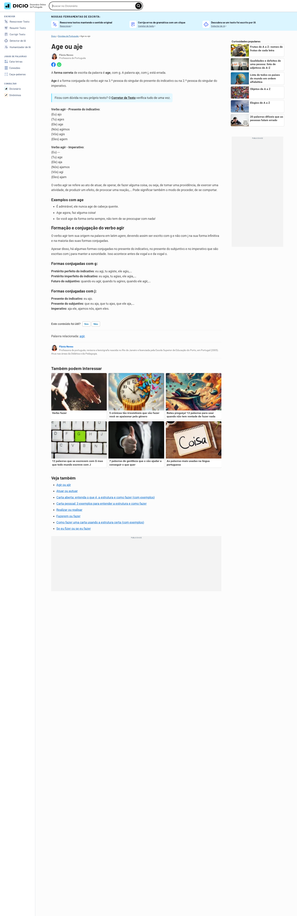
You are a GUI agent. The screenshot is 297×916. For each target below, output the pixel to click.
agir (82, 336)
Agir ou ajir (63, 485)
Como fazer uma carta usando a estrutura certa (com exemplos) (100, 522)
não (96, 324)
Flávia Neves (66, 346)
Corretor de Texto (123, 98)
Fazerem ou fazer (68, 516)
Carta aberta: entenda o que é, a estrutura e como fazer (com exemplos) (105, 497)
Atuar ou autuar (67, 491)
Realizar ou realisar (69, 510)
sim (86, 324)
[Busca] (138, 6)
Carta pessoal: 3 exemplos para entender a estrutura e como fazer (101, 503)
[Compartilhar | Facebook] (53, 64)
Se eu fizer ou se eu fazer (73, 528)
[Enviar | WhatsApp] (59, 64)
